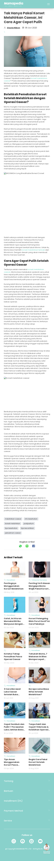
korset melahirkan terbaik (33, 250)
